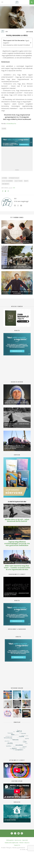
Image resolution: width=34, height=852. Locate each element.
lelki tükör (18, 181)
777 (6, 32)
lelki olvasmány (7, 181)
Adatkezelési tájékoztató (11, 842)
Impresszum (18, 840)
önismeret (5, 183)
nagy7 (26, 181)
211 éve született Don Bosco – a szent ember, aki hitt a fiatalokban (17, 292)
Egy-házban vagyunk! (10, 820)
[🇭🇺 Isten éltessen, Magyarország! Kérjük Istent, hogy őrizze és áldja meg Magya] (7, 695)
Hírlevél (21, 842)
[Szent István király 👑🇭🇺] (17, 695)
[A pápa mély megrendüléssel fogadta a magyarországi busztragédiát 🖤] (7, 704)
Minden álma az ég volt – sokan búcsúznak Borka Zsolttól (16, 424)
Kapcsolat (25, 840)
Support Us (17, 845)
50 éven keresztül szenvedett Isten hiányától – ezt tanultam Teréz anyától (16, 401)
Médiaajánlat (10, 840)
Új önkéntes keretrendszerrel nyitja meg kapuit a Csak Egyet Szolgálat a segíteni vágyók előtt (17, 241)
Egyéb (4, 128)
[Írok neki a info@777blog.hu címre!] (21, 205)
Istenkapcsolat (14, 178)
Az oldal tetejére (25, 849)
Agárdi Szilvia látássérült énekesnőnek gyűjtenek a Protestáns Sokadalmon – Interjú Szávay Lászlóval (17, 266)
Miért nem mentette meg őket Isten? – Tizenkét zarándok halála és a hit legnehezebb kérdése (15, 447)
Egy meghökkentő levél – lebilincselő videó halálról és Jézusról (16, 593)
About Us (26, 842)
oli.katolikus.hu (11, 123)
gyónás (4, 178)
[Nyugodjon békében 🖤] (17, 704)
